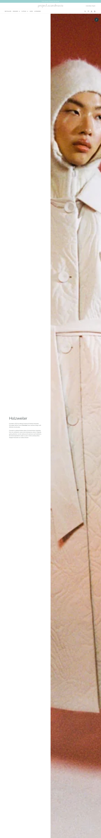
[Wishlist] (88, 11)
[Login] (91, 11)
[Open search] (85, 11)
